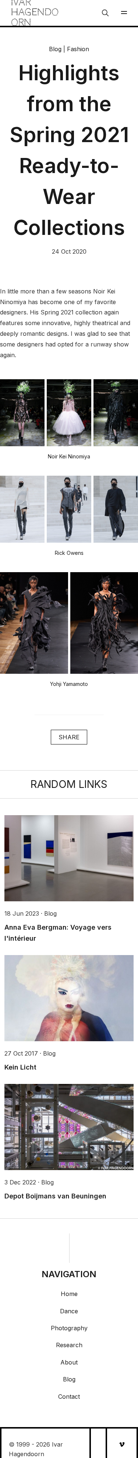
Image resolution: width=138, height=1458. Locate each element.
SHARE (69, 737)
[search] (105, 13)
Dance (69, 1311)
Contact (69, 1396)
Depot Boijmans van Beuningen (55, 1196)
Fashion (78, 49)
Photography (69, 1328)
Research (69, 1345)
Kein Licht (20, 1067)
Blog (55, 49)
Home (69, 1293)
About (69, 1362)
